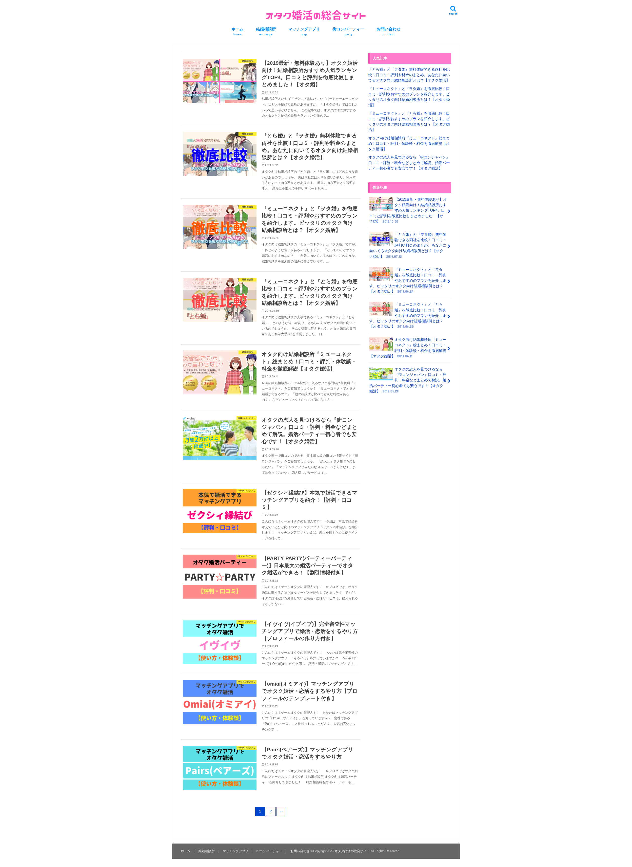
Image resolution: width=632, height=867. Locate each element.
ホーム (237, 31)
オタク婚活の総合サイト (352, 851)
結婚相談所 (266, 31)
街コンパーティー (348, 31)
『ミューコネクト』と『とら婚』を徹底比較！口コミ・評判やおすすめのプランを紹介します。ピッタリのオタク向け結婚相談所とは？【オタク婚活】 (407, 315)
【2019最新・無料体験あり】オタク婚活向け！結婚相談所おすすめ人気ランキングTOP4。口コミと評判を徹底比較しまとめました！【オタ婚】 (408, 210)
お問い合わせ (388, 31)
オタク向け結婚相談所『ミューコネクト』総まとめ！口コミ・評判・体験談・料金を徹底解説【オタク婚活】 (409, 143)
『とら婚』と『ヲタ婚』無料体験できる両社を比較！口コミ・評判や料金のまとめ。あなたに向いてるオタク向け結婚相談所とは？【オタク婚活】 (409, 74)
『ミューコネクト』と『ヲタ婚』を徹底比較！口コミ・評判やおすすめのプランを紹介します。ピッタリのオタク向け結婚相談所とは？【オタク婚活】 (407, 281)
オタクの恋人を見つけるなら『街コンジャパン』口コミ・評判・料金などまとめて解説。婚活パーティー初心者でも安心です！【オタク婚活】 (409, 162)
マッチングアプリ (304, 31)
